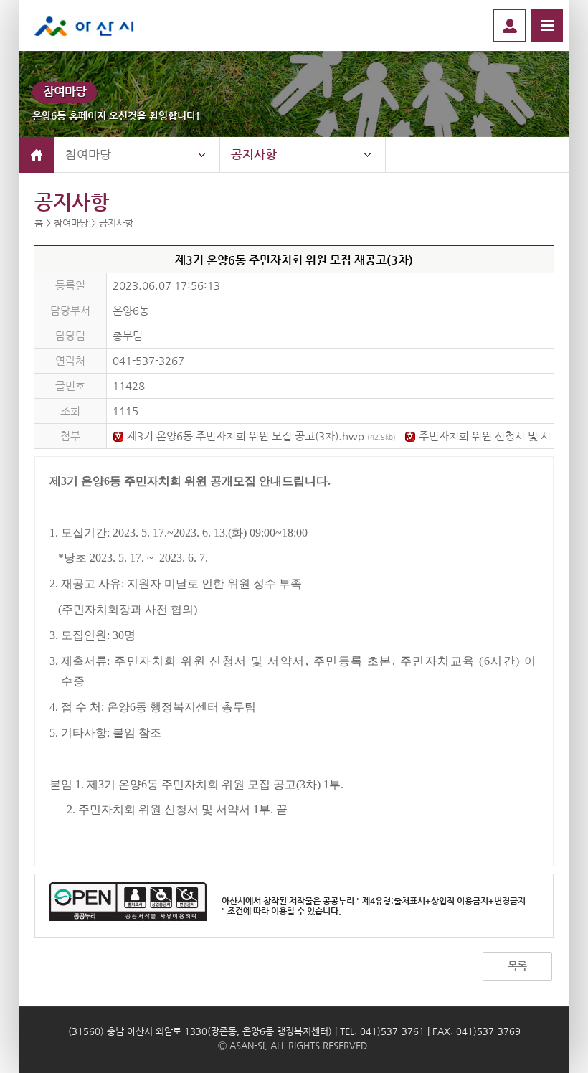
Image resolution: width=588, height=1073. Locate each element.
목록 (517, 966)
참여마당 (88, 154)
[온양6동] (95, 25)
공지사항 (254, 154)
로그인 (509, 25)
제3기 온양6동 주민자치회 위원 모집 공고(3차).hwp (260, 436)
